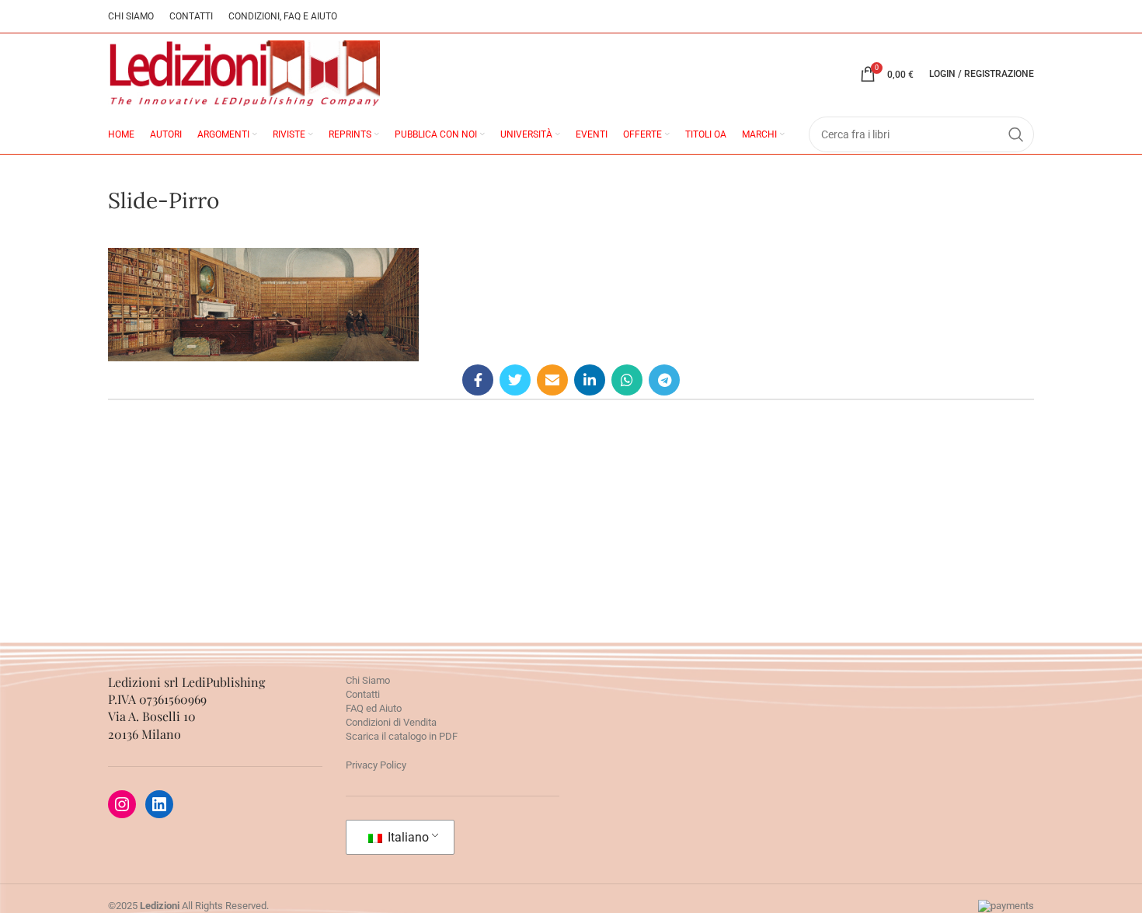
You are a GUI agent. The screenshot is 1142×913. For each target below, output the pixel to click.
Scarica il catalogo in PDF (402, 736)
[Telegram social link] (664, 380)
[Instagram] (122, 804)
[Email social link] (552, 380)
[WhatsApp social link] (626, 380)
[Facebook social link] (477, 380)
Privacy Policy (376, 765)
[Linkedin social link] (589, 380)
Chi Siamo (368, 680)
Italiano (407, 837)
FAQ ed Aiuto (374, 708)
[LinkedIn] (159, 804)
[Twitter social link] (515, 380)
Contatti (363, 694)
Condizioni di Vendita (391, 722)
